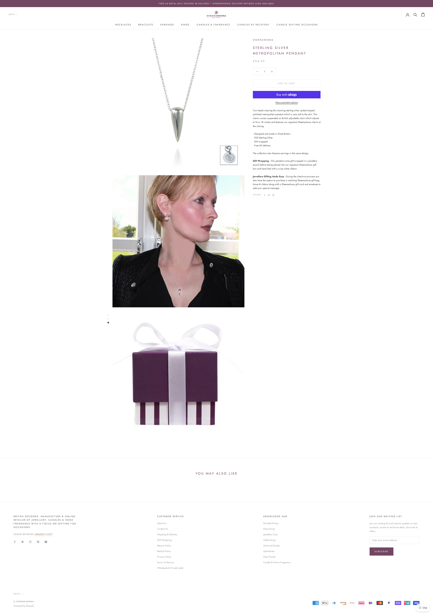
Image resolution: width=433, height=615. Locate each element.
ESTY (50, 534)
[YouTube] (46, 542)
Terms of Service (165, 562)
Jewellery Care (270, 534)
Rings (185, 24)
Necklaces (123, 24)
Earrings (167, 24)
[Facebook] (265, 195)
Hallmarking (269, 540)
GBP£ (11, 14)
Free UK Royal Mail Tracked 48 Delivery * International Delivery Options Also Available (216, 3)
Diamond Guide (271, 545)
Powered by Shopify (24, 606)
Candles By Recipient (253, 24)
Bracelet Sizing (270, 523)
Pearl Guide (269, 556)
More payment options (287, 102)
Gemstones (269, 551)
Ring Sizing (269, 529)
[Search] (415, 14)
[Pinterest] (273, 195)
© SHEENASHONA (24, 601)
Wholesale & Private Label (170, 568)
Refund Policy (164, 551)
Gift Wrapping (164, 540)
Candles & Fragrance (213, 24)
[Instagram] (30, 542)
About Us (161, 523)
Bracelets (145, 24)
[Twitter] (269, 195)
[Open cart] (423, 14)
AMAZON (40, 534)
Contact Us (162, 529)
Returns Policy (164, 545)
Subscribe (381, 551)
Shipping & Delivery (167, 534)
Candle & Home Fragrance (276, 562)
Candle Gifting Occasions (297, 24)
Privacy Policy (164, 556)
